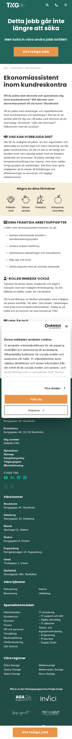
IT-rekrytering (46, 612)
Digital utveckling (51, 619)
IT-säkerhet (47, 623)
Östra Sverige (12, 665)
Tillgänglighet (12, 461)
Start (6, 68)
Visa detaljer (52, 388)
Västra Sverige (12, 669)
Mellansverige (47, 665)
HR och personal (13, 629)
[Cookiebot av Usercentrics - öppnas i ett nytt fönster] (46, 326)
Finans (8, 625)
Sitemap (9, 454)
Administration (12, 612)
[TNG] (15, 4)
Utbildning (44, 593)
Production (47, 638)
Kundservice (11, 616)
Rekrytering (10, 589)
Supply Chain (48, 642)
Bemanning (10, 593)
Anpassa (34, 410)
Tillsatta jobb (16, 68)
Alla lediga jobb (36, 52)
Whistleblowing (13, 465)
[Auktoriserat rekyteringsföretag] (12, 485)
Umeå (7, 559)
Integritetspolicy (14, 458)
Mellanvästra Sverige (51, 669)
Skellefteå (10, 570)
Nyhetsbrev (11, 450)
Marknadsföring (13, 637)
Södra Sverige (12, 673)
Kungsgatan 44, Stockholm (19, 420)
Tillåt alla (36, 399)
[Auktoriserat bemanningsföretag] (6, 485)
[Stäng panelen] (66, 326)
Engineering (48, 635)
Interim (43, 589)
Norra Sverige (47, 673)
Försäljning (10, 633)
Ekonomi (9, 620)
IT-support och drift (52, 615)
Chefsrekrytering (13, 642)
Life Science (11, 646)
